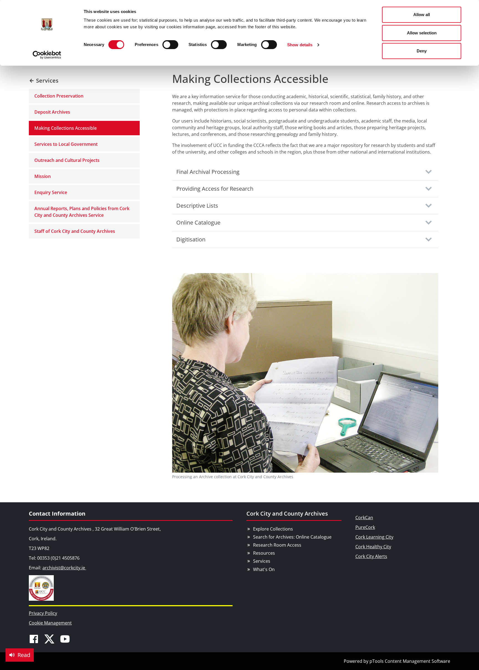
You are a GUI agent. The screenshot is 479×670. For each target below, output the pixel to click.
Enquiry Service (50, 192)
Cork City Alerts (371, 556)
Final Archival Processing (208, 171)
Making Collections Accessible (65, 128)
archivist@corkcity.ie (64, 568)
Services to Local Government (66, 144)
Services (261, 561)
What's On (264, 569)
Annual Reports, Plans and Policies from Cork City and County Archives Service (81, 211)
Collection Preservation (58, 96)
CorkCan (364, 517)
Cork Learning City (374, 537)
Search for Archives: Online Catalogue (292, 537)
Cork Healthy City (373, 547)
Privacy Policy (43, 613)
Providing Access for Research (214, 188)
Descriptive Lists (197, 205)
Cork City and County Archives (287, 513)
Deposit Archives (52, 112)
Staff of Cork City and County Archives (74, 231)
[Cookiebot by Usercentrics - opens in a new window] (47, 55)
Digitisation (190, 239)
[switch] (170, 44)
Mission (42, 176)
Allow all (421, 14)
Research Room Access (277, 545)
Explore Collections (273, 529)
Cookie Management (50, 623)
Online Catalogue (198, 222)
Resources (264, 553)
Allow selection (422, 32)
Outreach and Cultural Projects (67, 160)
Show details (299, 44)
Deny (422, 51)
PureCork (365, 527)
